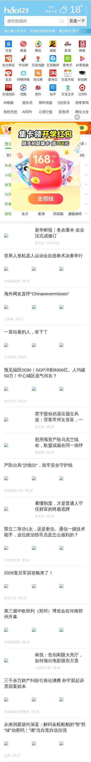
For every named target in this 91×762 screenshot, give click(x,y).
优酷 (23, 94)
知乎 (53, 94)
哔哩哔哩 (23, 79)
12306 (82, 94)
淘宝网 (38, 79)
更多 (81, 143)
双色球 (64, 112)
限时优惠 (45, 102)
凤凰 (23, 50)
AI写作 (27, 112)
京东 (8, 79)
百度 (8, 50)
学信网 (23, 65)
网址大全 (82, 112)
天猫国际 (8, 94)
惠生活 (27, 102)
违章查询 (82, 102)
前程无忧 (10, 112)
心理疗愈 (45, 112)
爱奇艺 (67, 65)
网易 (82, 50)
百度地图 (38, 65)
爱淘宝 (53, 79)
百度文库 (67, 94)
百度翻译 (53, 65)
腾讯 (38, 50)
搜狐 (53, 50)
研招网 (82, 79)
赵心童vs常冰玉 (15, 31)
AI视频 (9, 102)
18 (75, 10)
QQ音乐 (64, 102)
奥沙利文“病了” (69, 31)
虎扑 (38, 94)
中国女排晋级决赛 (42, 31)
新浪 (68, 50)
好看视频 (82, 65)
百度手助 (67, 79)
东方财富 (8, 65)
